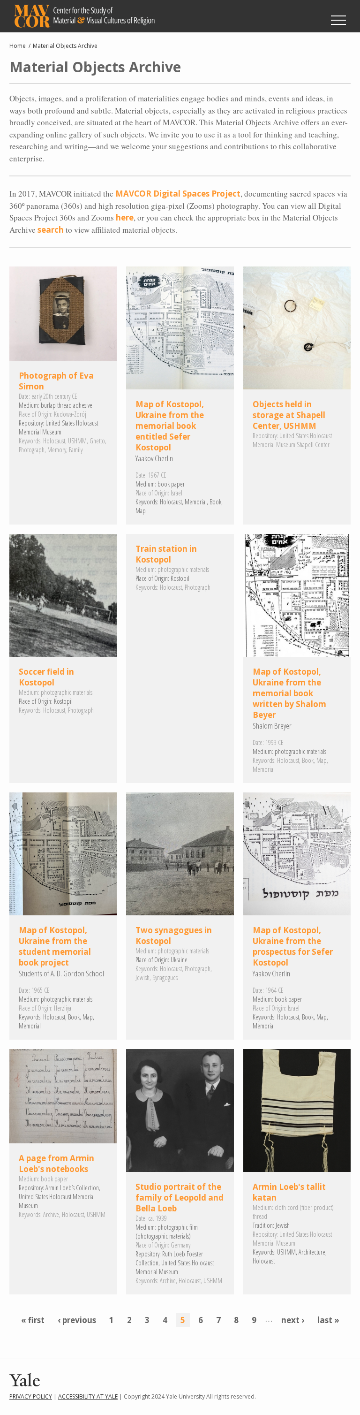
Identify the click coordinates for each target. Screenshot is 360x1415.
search (51, 229)
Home (17, 46)
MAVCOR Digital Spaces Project (177, 193)
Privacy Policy (30, 1396)
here (125, 217)
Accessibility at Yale (88, 1396)
